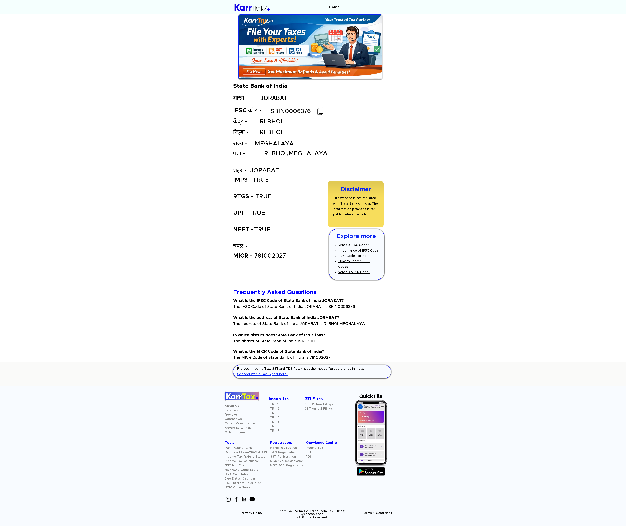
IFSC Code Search (239, 487)
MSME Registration (283, 448)
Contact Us (233, 419)
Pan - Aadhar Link (238, 448)
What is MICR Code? (354, 272)
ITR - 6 (274, 426)
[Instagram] (228, 499)
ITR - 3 (274, 413)
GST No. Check (236, 465)
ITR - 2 (274, 408)
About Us (232, 405)
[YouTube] (252, 499)
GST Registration (283, 456)
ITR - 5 (274, 421)
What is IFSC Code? (353, 245)
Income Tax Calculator (242, 461)
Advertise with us (238, 427)
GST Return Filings (319, 404)
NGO (274, 461)
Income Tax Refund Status (245, 456)
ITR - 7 (274, 430)
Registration (294, 461)
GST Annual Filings (319, 408)
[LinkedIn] (244, 499)
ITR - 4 (274, 417)
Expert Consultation (240, 423)
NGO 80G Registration (287, 465)
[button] (231, 414)
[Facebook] (236, 499)
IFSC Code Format (353, 256)
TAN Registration (283, 452)
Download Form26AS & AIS (246, 452)
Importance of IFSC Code (358, 250)
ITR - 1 (274, 404)
